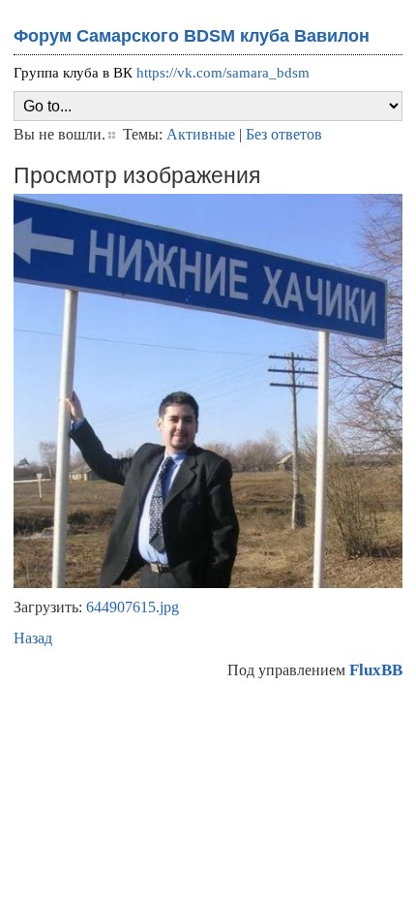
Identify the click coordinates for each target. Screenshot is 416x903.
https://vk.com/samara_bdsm (223, 72)
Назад (33, 638)
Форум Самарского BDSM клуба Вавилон (192, 36)
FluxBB (375, 670)
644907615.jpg (132, 607)
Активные (200, 134)
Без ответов (284, 134)
